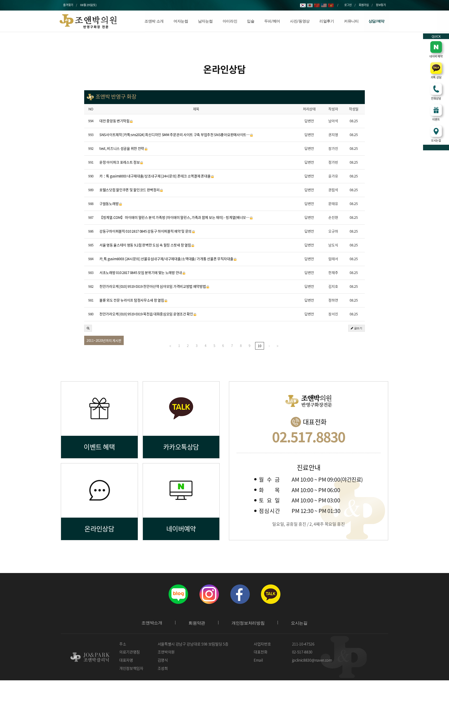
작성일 (353, 109)
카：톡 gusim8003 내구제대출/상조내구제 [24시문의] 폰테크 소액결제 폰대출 (155, 176)
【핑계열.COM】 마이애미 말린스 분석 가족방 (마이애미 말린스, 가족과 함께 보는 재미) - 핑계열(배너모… (174, 217)
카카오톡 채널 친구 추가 (271, 594)
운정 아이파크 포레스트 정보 (119, 162)
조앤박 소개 (154, 21)
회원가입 (364, 5)
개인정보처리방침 (248, 623)
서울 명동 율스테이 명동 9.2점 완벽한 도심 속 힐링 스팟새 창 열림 (145, 245)
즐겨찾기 (68, 5)
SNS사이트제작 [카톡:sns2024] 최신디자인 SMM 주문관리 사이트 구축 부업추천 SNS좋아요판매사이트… (174, 134)
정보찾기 (381, 5)
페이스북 (240, 594)
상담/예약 (376, 21)
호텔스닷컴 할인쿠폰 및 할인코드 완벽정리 (129, 189)
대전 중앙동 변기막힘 (114, 121)
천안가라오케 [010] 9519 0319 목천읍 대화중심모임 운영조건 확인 (146, 314)
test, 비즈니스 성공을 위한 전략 (122, 148)
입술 (250, 21)
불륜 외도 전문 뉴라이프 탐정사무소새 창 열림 (132, 300)
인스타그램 (209, 594)
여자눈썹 (181, 21)
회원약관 (196, 623)
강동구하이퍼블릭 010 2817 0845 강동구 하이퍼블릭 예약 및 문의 (145, 231)
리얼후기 (326, 21)
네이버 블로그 (178, 594)
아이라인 (230, 21)
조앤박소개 (151, 623)
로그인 (348, 5)
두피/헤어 (272, 21)
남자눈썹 (205, 21)
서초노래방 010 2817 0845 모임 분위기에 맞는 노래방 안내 (141, 272)
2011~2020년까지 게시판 (104, 340)
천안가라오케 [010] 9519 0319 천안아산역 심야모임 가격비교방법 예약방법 (152, 286)
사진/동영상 (300, 21)
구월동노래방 (109, 203)
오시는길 (299, 623)
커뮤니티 (351, 21)
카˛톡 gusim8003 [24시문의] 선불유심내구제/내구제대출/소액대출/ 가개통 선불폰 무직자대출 (166, 258)
